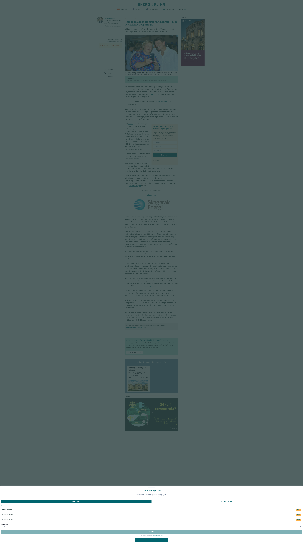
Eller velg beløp (4, 524)
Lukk (151, 540)
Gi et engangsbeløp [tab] (226, 501)
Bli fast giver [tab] (76, 501)
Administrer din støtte (157, 535)
